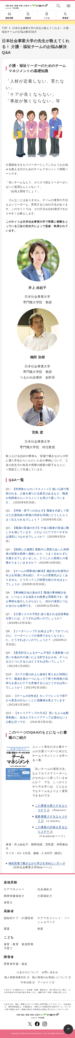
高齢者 (28, 18)
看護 (7, 928)
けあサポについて (28, 972)
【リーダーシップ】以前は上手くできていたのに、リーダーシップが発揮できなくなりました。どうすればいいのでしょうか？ (37, 636)
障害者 (65, 18)
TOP (5, 28)
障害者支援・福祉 (16, 963)
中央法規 (26, 982)
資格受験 (9, 18)
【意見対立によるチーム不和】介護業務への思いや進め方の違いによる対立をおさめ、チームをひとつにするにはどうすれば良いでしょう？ (37, 657)
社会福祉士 (45, 889)
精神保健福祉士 (14, 895)
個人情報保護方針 (15, 977)
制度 (40, 928)
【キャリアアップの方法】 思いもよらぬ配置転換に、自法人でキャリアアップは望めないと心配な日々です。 (37, 717)
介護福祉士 (45, 895)
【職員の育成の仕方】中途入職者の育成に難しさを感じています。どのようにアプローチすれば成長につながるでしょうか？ (37, 532)
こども (47, 18)
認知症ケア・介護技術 (18, 918)
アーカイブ (44, 982)
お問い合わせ (50, 972)
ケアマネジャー (14, 889)
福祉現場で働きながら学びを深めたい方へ (35, 863)
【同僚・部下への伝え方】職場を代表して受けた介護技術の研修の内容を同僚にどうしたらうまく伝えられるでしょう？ (37, 515)
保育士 (8, 902)
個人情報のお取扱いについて (50, 977)
